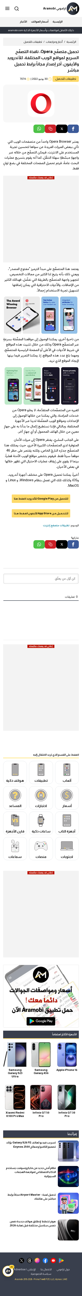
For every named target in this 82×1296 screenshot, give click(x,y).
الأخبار (23, 21)
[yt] (53, 1260)
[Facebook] (73, 129)
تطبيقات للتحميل (33, 41)
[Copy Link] (50, 129)
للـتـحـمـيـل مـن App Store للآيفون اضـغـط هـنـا (41, 513)
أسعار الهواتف (39, 21)
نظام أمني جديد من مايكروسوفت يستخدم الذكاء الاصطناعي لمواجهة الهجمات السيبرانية (31, 1172)
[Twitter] (61, 129)
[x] (21, 1260)
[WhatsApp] (39, 129)
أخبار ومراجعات (54, 41)
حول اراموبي (63, 1269)
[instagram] (37, 1260)
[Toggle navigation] (8, 8)
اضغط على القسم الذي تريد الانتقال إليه (56, 754)
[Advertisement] (41, 221)
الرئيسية (57, 21)
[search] (16, 8)
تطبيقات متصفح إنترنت (56, 526)
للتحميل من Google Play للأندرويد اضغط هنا (41, 498)
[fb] (45, 1260)
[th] (29, 1260)
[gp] (61, 1260)
